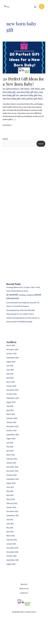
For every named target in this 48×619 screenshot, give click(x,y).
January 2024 (11, 422)
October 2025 (11, 353)
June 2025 (10, 370)
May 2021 (9, 528)
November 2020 (12, 552)
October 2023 (11, 430)
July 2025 (9, 365)
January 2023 (11, 463)
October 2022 (11, 475)
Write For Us (24, 588)
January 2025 (11, 386)
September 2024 (12, 398)
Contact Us (24, 593)
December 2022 (12, 467)
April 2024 (10, 410)
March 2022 (10, 499)
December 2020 (12, 548)
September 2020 (12, 560)
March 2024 (10, 414)
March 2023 (10, 455)
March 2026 (10, 345)
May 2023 (9, 447)
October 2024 (11, 394)
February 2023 (11, 459)
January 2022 (11, 507)
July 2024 (9, 406)
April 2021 (10, 531)
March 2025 (10, 382)
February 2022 (11, 503)
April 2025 (10, 378)
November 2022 (12, 471)
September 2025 (12, 357)
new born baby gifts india (14, 98)
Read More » (7, 125)
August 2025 (10, 362)
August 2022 (10, 483)
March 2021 (10, 536)
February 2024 (11, 418)
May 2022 (9, 491)
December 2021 (12, 511)
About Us (24, 584)
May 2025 (9, 374)
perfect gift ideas (35, 98)
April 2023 (10, 451)
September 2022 (12, 479)
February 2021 (11, 540)
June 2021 (10, 523)
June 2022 (10, 487)
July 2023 (9, 442)
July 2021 (9, 519)
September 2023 (12, 434)
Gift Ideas (24, 88)
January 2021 (11, 544)
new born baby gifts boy (31, 95)
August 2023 (10, 438)
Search (5, 139)
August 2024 (10, 402)
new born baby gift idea (27, 92)
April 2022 (10, 495)
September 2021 (12, 515)
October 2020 (11, 556)
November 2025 (12, 349)
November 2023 (12, 426)
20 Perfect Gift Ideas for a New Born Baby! (23, 81)
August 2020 (10, 564)
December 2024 (12, 390)
